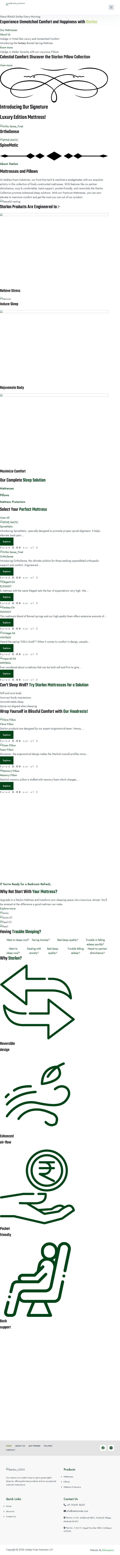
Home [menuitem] (9, 1446)
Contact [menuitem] (10, 1450)
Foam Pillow (6, 750)
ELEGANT (6, 586)
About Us (10, 1511)
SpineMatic (6, 526)
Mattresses (6, 854)
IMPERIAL (5, 663)
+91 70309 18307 (76, 1505)
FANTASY (5, 612)
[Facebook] (103, 1448)
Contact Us (11, 1516)
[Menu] (111, 7)
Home (9, 1506)
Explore (7, 541)
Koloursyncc (108, 1550)
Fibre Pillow (6, 724)
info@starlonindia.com (77, 1511)
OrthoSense (6, 556)
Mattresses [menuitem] (34, 1446)
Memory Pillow (8, 775)
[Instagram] (111, 1448)
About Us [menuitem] (20, 1446)
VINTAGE (5, 637)
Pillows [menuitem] (48, 1446)
